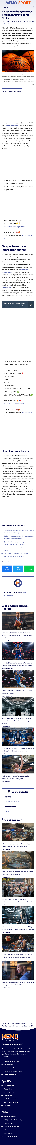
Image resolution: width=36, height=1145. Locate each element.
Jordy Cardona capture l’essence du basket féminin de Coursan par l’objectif (15, 777)
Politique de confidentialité (13, 1071)
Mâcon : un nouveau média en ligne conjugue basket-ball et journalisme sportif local (16, 845)
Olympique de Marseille (12, 1126)
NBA (7, 811)
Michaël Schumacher (11, 1099)
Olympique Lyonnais (10, 1136)
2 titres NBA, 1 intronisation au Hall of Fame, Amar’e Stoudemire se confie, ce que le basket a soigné (17, 635)
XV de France (8, 1123)
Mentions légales (9, 1068)
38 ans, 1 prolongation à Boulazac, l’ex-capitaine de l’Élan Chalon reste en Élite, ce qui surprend (17, 956)
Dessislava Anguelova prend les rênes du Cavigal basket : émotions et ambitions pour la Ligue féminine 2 (17, 720)
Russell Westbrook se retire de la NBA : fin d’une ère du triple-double (17, 692)
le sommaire (13, 91)
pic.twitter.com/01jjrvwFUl (14, 226)
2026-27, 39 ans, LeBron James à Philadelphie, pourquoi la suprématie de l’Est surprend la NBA (17, 664)
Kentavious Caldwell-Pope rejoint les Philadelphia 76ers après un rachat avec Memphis (18, 983)
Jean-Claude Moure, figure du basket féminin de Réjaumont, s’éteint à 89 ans (17, 873)
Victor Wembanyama (13, 801)
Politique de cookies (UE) (12, 1075)
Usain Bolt (7, 1105)
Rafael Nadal (8, 1089)
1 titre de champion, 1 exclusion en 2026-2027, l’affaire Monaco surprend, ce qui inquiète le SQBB (18, 928)
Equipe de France (10, 1117)
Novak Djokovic (9, 1092)
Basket (6, 562)
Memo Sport (16, 1023)
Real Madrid (8, 1133)
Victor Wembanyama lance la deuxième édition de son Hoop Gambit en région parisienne (18, 749)
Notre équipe (8, 1065)
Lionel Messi (8, 1096)
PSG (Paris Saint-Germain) (13, 1120)
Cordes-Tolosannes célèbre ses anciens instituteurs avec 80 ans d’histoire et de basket (17, 900)
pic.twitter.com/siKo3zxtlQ (14, 404)
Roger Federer (9, 1086)
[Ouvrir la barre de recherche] (33, 7)
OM (5, 1130)
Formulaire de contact (11, 1061)
